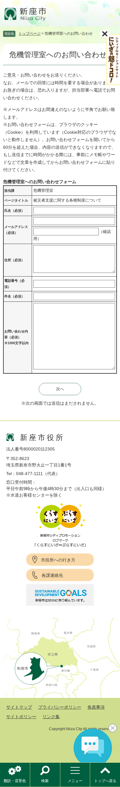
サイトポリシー (21, 716)
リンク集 (51, 716)
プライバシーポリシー (59, 707)
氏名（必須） (14, 210)
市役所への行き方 (58, 559)
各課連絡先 (52, 575)
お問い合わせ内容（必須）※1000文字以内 (16, 337)
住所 (14, 260)
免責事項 (96, 707)
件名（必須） (14, 296)
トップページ (29, 33)
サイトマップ (19, 707)
